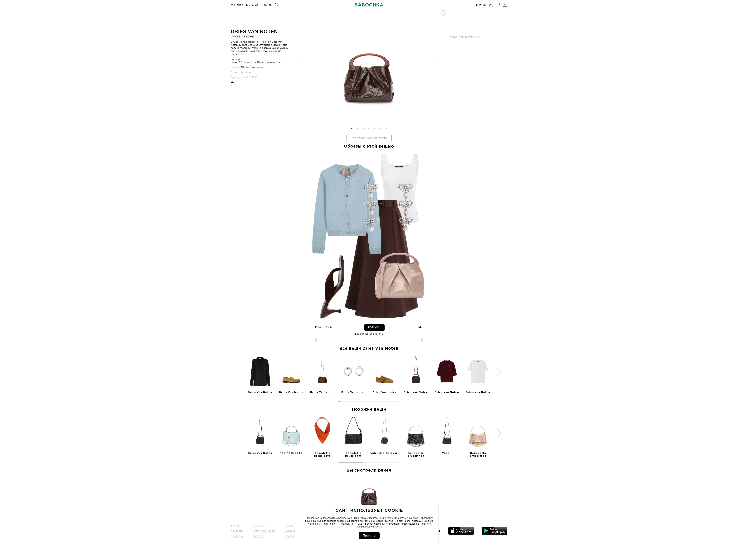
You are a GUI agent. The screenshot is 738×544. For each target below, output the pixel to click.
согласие (403, 518)
